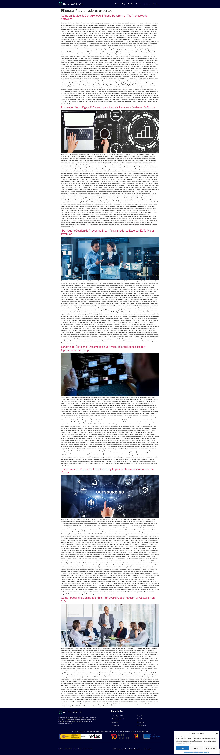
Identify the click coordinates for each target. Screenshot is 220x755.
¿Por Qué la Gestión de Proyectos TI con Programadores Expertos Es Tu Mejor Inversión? (107, 232)
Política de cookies (188, 752)
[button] (216, 733)
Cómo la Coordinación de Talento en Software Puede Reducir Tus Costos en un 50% (108, 599)
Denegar (196, 748)
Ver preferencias (210, 748)
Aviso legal (206, 752)
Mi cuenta (147, 4)
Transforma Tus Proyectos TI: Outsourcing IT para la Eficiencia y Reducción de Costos (107, 470)
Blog (123, 4)
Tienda (130, 4)
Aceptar (182, 748)
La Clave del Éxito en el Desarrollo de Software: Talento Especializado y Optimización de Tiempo (103, 348)
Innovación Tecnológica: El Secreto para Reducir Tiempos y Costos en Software (108, 107)
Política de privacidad (198, 752)
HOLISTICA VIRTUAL (72, 4)
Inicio (117, 4)
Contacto (156, 4)
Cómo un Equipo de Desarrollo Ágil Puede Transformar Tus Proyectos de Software (104, 17)
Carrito (138, 4)
